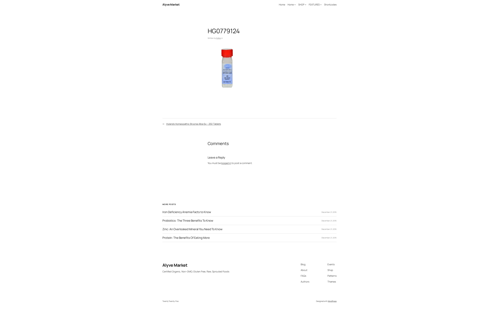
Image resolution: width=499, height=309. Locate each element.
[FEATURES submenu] (321, 4)
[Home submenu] (295, 4)
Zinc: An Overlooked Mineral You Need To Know (192, 229)
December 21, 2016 (329, 212)
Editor (218, 38)
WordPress (332, 301)
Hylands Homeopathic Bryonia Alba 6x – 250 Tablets (193, 123)
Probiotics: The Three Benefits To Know (187, 220)
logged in (226, 163)
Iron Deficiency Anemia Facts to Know (186, 212)
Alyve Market (171, 4)
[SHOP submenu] (305, 4)
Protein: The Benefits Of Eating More (186, 237)
